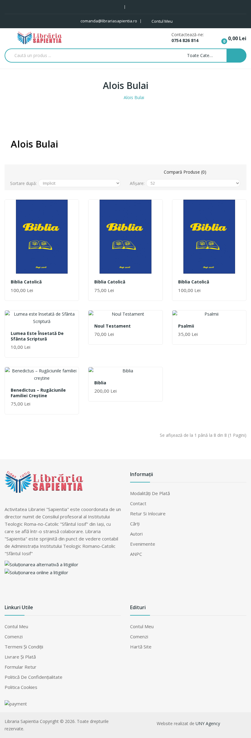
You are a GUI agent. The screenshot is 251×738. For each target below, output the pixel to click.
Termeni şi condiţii (24, 647)
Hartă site (141, 647)
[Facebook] (9, 590)
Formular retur (20, 667)
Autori (136, 534)
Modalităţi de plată (150, 493)
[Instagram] (21, 590)
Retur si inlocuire (148, 513)
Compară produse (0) (185, 172)
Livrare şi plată (20, 657)
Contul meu (16, 626)
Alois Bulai (134, 97)
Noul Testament (112, 326)
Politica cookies (21, 687)
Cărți (135, 524)
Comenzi (14, 636)
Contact (138, 503)
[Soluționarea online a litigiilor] (36, 572)
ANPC (136, 554)
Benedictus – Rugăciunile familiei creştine (38, 392)
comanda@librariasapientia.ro (109, 21)
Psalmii (186, 326)
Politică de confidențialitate (33, 677)
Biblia (100, 383)
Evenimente (142, 544)
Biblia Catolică (26, 282)
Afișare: (137, 183)
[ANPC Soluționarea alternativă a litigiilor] (41, 564)
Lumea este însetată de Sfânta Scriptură (37, 336)
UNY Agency (208, 723)
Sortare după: (23, 183)
